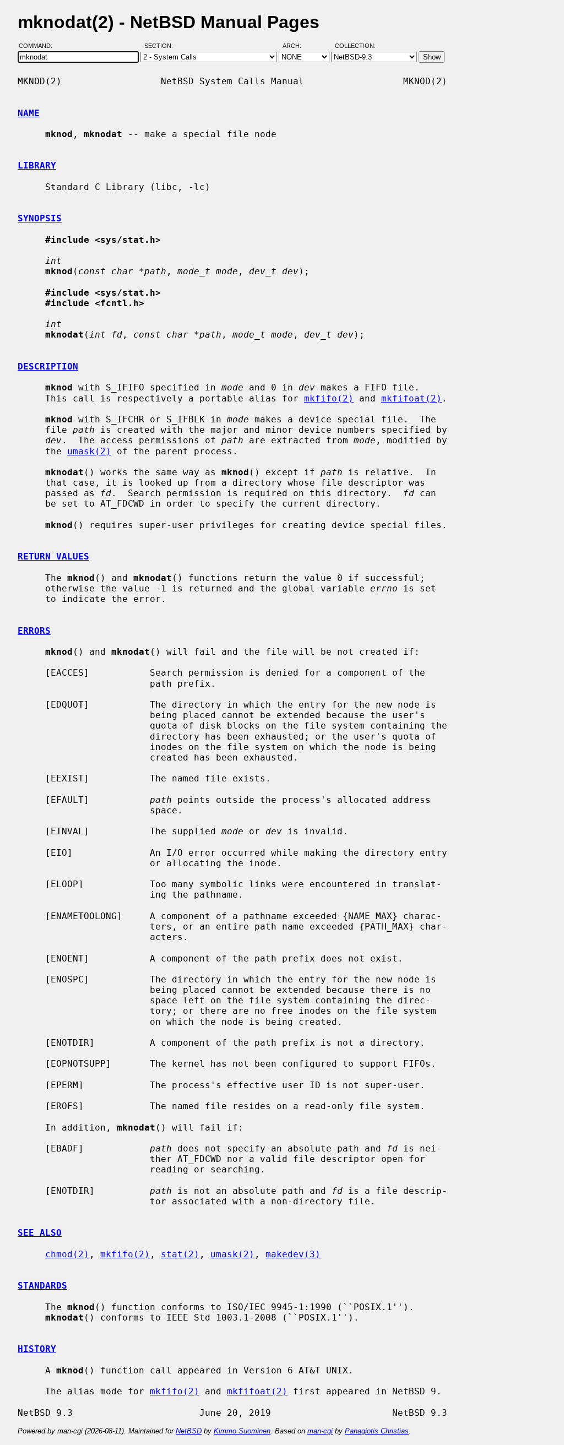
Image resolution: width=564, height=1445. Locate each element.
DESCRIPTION (48, 366)
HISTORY (37, 1349)
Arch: (297, 45)
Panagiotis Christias (377, 1431)
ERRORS (34, 631)
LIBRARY (37, 165)
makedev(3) (293, 1254)
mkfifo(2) (329, 398)
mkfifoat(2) (411, 398)
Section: (161, 45)
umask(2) (89, 451)
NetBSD (189, 1431)
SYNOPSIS (40, 218)
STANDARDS (42, 1285)
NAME (29, 113)
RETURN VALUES (53, 556)
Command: (39, 45)
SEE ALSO (40, 1232)
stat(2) (180, 1254)
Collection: (355, 45)
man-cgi (320, 1431)
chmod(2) (67, 1254)
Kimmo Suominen (242, 1431)
